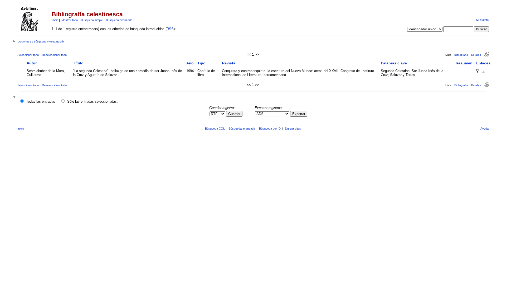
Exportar (298, 114)
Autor (32, 63)
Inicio (55, 20)
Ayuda (484, 128)
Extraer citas (293, 128)
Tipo (201, 63)
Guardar (234, 114)
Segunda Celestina (395, 71)
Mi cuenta (482, 19)
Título (78, 63)
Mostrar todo (69, 20)
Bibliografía (461, 54)
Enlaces (483, 63)
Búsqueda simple (92, 20)
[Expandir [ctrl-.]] (15, 97)
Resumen (464, 63)
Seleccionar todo (28, 54)
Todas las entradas (40, 101)
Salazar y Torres (402, 75)
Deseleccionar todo (54, 54)
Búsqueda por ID (270, 128)
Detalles (476, 54)
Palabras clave (394, 63)
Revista (228, 63)
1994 (190, 71)
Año (190, 63)
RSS (170, 29)
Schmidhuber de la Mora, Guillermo (46, 73)
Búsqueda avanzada (119, 20)
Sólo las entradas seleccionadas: (92, 101)
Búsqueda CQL (215, 128)
